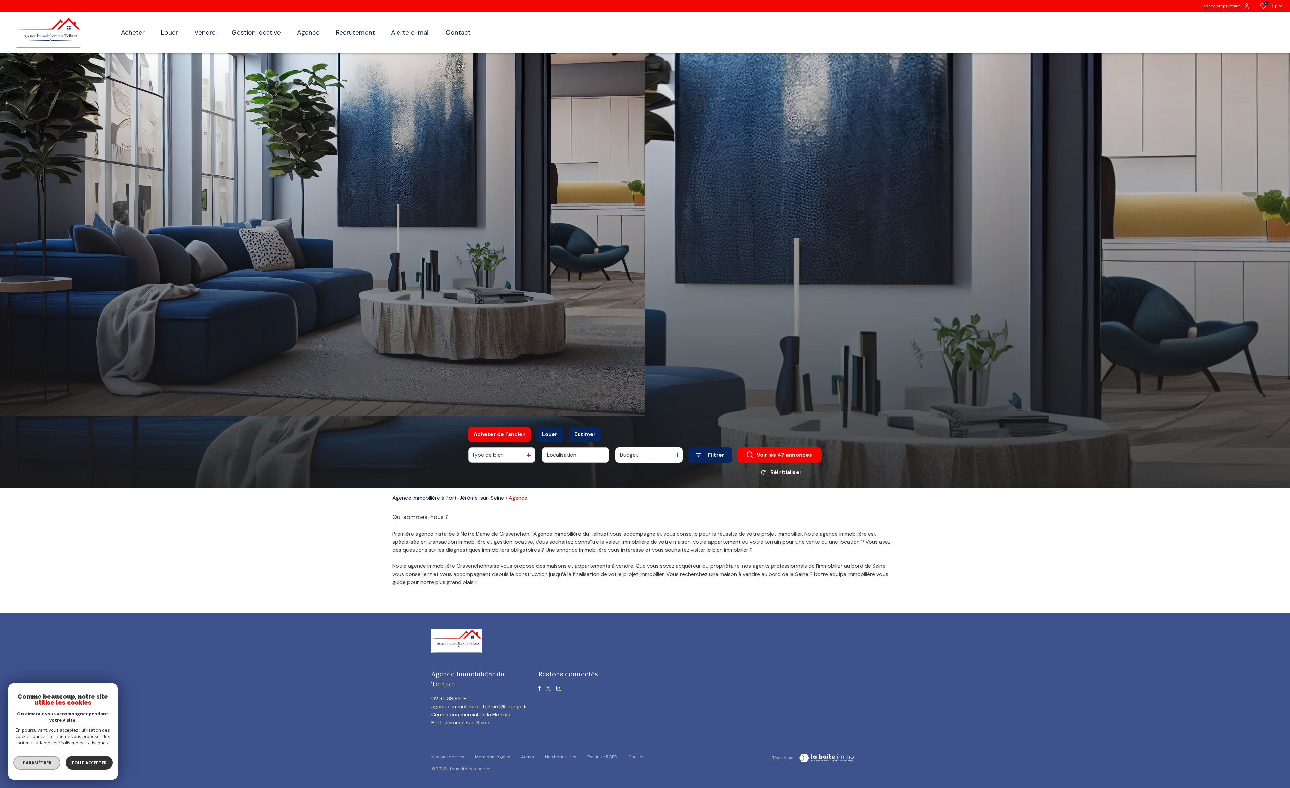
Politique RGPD (602, 757)
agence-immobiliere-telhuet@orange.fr (479, 706)
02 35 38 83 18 (449, 698)
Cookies (636, 757)
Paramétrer (37, 763)
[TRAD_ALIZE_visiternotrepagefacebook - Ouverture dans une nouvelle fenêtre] (539, 688)
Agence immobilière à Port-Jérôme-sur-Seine (448, 497)
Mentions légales (492, 757)
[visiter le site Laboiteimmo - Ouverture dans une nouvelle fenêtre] (826, 758)
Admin (527, 757)
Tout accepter (89, 763)
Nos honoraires (560, 757)
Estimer (585, 434)
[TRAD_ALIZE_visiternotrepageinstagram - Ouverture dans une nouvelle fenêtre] (558, 688)
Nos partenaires (447, 757)
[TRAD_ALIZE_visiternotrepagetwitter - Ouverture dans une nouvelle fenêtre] (548, 688)
